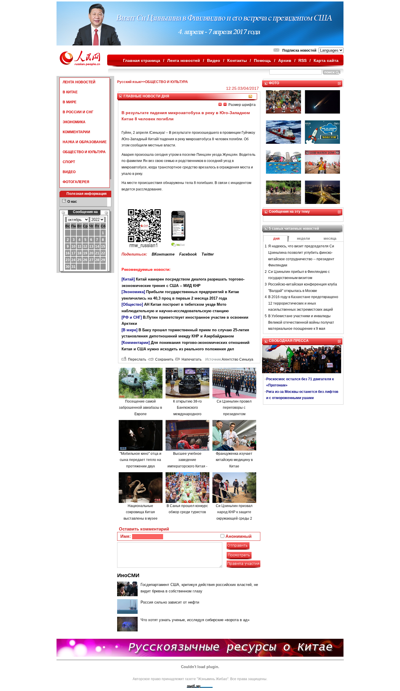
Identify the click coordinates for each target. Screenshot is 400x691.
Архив (284, 60)
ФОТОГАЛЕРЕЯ (76, 182)
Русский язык (129, 82)
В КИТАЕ (70, 92)
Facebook (188, 254)
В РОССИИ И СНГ (78, 112)
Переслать (136, 359)
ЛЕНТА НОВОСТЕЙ (79, 82)
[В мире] (129, 330)
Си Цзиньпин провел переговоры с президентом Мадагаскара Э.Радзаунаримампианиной (235, 414)
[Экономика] (133, 292)
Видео (213, 60)
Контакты (237, 60)
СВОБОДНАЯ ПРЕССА (289, 341)
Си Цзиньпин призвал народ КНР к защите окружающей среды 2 (234, 512)
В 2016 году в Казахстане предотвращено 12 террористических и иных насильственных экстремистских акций (303, 303)
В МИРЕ (69, 102)
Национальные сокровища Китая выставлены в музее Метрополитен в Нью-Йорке (140, 518)
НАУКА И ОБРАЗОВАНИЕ (85, 142)
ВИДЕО (69, 172)
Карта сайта (326, 60)
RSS (302, 60)
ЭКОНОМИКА (74, 122)
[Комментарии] (136, 342)
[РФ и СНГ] (132, 317)
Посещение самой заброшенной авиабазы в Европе (140, 407)
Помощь (262, 60)
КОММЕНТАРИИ (76, 132)
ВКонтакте (163, 254)
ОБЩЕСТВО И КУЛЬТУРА (84, 152)
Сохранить (163, 359)
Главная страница (141, 60)
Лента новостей (183, 60)
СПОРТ (69, 162)
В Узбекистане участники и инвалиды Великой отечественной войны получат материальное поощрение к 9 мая (301, 322)
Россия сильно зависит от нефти (170, 602)
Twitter (207, 254)
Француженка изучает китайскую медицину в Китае (234, 460)
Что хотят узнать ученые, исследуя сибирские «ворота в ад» (195, 620)
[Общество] (132, 304)
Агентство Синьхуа (237, 359)
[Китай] (128, 279)
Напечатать (190, 359)
